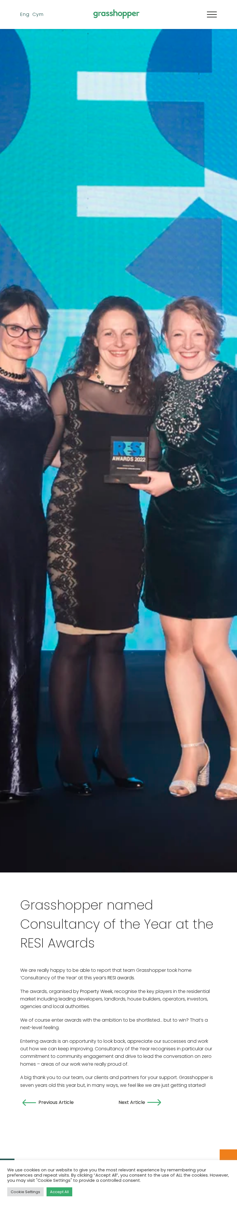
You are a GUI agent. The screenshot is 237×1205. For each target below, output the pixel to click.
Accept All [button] (59, 1192)
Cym (38, 14)
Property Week (96, 991)
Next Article (131, 1102)
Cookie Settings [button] (25, 1192)
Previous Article (56, 1102)
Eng (24, 14)
